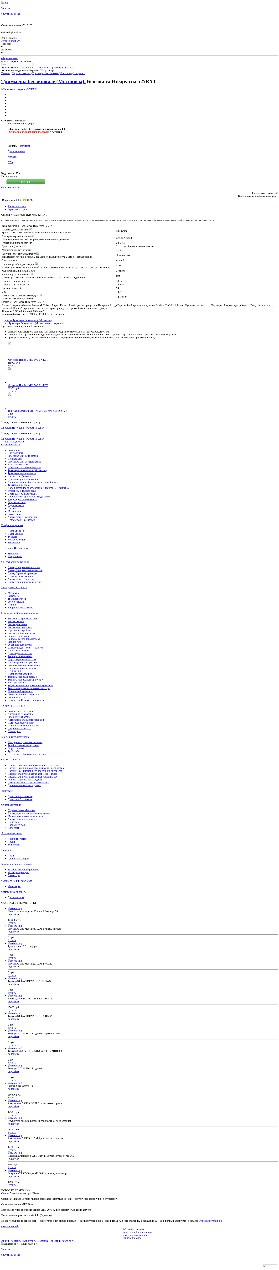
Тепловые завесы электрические (25, 679)
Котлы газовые (16, 621)
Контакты (16, 67)
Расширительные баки (20, 656)
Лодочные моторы (11, 833)
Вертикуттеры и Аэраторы (22, 493)
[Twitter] (21, 200)
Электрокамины (17, 682)
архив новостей (10, 1226)
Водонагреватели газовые (22, 668)
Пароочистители (17, 824)
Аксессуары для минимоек (22, 819)
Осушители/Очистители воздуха (26, 700)
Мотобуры (13, 593)
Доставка (43, 67)
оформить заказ (9, 58)
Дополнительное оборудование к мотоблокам (33, 482)
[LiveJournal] (31, 200)
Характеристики (17, 206)
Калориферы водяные (20, 673)
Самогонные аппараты (13, 891)
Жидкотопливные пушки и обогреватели (30, 685)
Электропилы (15, 453)
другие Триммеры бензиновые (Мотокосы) (28, 320)
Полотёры (13, 827)
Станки (12, 604)
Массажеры (14, 886)
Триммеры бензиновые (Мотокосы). (43, 81)
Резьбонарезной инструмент (23, 745)
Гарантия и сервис (18, 209)
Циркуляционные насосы (22, 659)
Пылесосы (13, 822)
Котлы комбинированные (22, 633)
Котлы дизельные (17, 624)
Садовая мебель (16, 530)
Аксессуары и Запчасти (21, 579)
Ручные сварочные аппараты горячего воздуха (33, 765)
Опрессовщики (16, 748)
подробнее (13, 914)
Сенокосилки (15, 458)
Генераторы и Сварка (13, 705)
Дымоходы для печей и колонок (25, 647)
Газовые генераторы (19, 716)
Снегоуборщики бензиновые (24, 567)
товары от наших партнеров (16, 880)
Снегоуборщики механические (25, 582)
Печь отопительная (18, 650)
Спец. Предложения (13, 441)
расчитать (25, 145)
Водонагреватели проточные (24, 662)
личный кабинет (10, 40)
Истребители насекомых (21, 519)
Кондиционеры (16, 697)
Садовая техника (21, 73)
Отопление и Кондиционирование (20, 613)
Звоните (5, 8)
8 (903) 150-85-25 (10, 13)
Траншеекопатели (17, 598)
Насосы (12, 508)
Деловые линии (16, 151)
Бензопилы (14, 450)
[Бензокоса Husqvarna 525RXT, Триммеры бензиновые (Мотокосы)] (18, 89)
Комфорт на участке (12, 525)
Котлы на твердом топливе (22, 618)
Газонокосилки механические (24, 467)
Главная (5, 73)
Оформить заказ (35, 427)
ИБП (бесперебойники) (21, 722)
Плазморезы (14, 731)
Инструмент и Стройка (14, 587)
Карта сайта (68, 67)
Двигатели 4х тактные (20, 796)
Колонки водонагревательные (24, 665)
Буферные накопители (20, 644)
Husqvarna (79, 73)
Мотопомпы (14, 511)
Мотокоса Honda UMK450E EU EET (28, 385)
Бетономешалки (16, 601)
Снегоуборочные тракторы (22, 573)
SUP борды (14, 844)
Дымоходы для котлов (20, 653)
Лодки (11, 841)
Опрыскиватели (17, 502)
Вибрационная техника (21, 607)
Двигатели (7, 791)
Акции (5, 67)
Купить (12, 365)
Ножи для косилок (18, 464)
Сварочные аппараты (19, 728)
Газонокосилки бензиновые (23, 455)
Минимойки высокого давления (25, 816)
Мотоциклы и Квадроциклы (23, 869)
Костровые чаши (17, 539)
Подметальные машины (21, 576)
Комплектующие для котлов (23, 694)
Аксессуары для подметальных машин (29, 813)
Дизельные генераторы (20, 714)
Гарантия (55, 67)
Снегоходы (14, 875)
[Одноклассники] (24, 200)
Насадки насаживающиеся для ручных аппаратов (35, 770)
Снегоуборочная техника (15, 562)
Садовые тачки (16, 505)
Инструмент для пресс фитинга (25, 742)
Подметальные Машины (21, 810)
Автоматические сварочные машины (28, 782)
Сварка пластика (10, 759)
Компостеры (14, 514)
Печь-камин (14, 671)
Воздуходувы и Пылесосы (22, 499)
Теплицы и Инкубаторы (14, 548)
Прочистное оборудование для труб (27, 754)
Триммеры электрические (22, 473)
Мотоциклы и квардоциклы (16, 864)
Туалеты (12, 536)
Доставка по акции (18, 858)
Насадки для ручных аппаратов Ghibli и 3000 (32, 776)
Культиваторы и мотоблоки (23, 479)
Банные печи (15, 641)
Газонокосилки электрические (24, 461)
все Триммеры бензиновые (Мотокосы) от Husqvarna (34, 323)
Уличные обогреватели (20, 691)
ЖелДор (12, 156)
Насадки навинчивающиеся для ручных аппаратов (36, 768)
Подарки (6, 850)
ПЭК (10, 162)
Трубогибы (14, 751)
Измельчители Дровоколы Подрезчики (29, 496)
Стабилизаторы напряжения (23, 725)
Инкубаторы (15, 556)
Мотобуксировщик (18, 872)
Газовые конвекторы (19, 636)
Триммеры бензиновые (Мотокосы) (52, 73)
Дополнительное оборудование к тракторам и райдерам (38, 487)
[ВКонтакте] (18, 200)
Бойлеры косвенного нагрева (24, 639)
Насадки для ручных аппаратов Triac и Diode (32, 773)
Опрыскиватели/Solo (210, 1220)
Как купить (29, 67)
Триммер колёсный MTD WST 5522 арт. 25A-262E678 (37, 410)
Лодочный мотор (17, 838)
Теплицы (13, 553)
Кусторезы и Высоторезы (22, 490)
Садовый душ (15, 533)
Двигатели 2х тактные (20, 799)
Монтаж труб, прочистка (15, 737)
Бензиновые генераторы (21, 711)
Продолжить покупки (13, 427)
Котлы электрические (20, 627)
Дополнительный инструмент (24, 785)
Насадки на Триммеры (20, 476)
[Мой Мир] (28, 200)
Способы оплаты (10, 187)
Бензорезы (13, 595)
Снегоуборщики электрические (25, 570)
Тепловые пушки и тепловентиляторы (29, 688)
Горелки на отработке (20, 630)
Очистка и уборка (11, 804)
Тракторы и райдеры (19, 485)
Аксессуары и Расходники (22, 517)
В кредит (25, 182)
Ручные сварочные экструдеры (25, 779)
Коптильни (14, 542)
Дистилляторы (16, 897)
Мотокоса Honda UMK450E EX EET (28, 359)
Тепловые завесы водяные (22, 676)
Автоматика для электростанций (26, 719)
